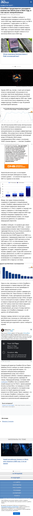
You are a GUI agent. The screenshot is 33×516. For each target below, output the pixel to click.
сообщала (4, 382)
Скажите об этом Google (8, 405)
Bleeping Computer (8, 421)
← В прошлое (16, 473)
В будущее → (16, 478)
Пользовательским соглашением (9, 506)
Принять (16, 513)
